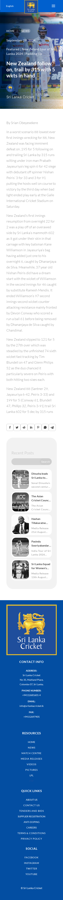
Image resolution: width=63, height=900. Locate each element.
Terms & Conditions (31, 833)
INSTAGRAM (31, 863)
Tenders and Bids (31, 810)
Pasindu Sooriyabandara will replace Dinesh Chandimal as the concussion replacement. (40, 544)
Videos (31, 764)
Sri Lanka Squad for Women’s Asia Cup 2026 (40, 566)
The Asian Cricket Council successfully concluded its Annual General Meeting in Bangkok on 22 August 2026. (40, 498)
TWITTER (31, 868)
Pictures (31, 769)
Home (31, 742)
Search (45, 461)
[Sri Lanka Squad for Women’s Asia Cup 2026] (20, 569)
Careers (31, 827)
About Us (31, 799)
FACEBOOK (32, 857)
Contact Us (31, 805)
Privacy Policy (31, 838)
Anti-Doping (31, 822)
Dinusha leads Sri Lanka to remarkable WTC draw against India (39, 476)
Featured (12, 49)
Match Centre (31, 753)
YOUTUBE (31, 874)
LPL (31, 775)
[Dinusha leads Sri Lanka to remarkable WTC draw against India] (20, 479)
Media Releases (31, 758)
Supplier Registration (31, 816)
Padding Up (33, 54)
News (31, 747)
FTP (31, 781)
